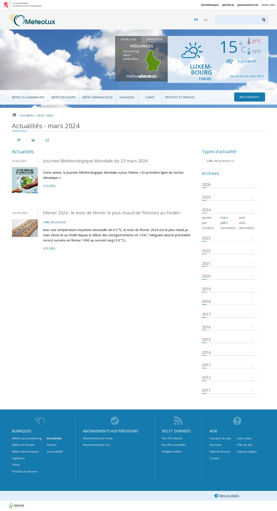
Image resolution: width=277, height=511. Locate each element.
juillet (224, 222)
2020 (206, 276)
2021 (206, 263)
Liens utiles (244, 438)
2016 (206, 327)
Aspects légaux (247, 451)
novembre (228, 228)
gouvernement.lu (247, 4)
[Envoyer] (47, 140)
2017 (206, 314)
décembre (246, 228)
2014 (206, 352)
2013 (206, 364)
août (242, 222)
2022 (206, 250)
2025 (206, 197)
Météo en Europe (63, 97)
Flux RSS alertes (172, 438)
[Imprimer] (33, 140)
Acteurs (52, 445)
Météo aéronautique (97, 97)
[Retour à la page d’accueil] (32, 24)
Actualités (27, 115)
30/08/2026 (155, 39)
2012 (206, 377)
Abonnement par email (98, 438)
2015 (206, 339)
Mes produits (229, 495)
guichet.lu (228, 4)
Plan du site (244, 445)
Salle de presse (54, 222)
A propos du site (220, 438)
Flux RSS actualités (174, 445)
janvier (207, 217)
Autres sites (268, 4)
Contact (214, 458)
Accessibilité (55, 451)
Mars (50, 115)
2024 (40, 115)
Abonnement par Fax (96, 445)
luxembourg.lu (210, 4)
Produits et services (180, 97)
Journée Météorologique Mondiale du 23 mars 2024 (95, 161)
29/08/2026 (128, 39)
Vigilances (127, 97)
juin (204, 222)
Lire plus (49, 185)
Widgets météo (172, 451)
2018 (206, 301)
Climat (150, 97)
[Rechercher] (264, 19)
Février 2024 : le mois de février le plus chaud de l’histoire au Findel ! (112, 213)
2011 (206, 390)
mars (224, 217)
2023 (206, 238)
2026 (206, 184)
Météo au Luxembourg (28, 97)
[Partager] (19, 140)
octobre (208, 228)
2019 (206, 288)
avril (242, 217)
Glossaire (215, 445)
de (205, 20)
